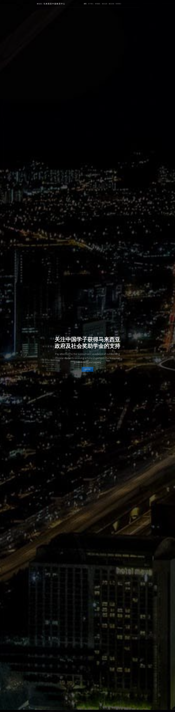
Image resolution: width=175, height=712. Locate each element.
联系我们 (118, 4)
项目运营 (104, 4)
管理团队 (97, 4)
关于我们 (90, 4)
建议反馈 (111, 4)
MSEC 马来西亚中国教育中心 (51, 4)
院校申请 (87, 369)
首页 (85, 4)
